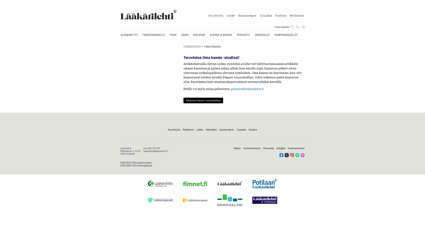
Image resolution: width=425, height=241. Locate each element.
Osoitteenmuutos (252, 148)
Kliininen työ (129, 35)
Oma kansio (212, 46)
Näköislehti (211, 129)
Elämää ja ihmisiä (221, 35)
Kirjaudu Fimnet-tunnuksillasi (203, 100)
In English (280, 148)
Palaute (237, 148)
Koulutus (280, 15)
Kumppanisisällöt (286, 35)
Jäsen (184, 35)
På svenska (268, 148)
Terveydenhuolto (153, 35)
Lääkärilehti (192, 46)
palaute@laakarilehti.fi (247, 89)
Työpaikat (266, 15)
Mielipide (199, 35)
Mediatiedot (297, 15)
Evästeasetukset (296, 148)
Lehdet (231, 15)
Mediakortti (188, 129)
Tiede (173, 35)
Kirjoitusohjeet (247, 15)
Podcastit (243, 35)
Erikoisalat (262, 35)
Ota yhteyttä (215, 15)
